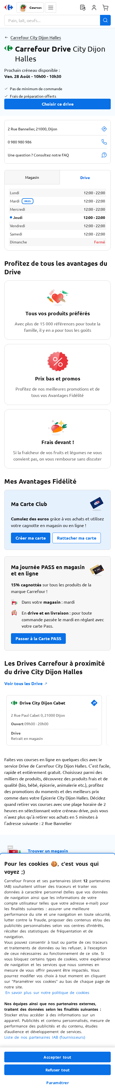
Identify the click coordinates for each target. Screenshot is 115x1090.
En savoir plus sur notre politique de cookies (47, 992)
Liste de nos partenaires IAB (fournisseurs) (44, 1037)
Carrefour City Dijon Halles (35, 37)
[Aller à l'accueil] (8, 7)
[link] (94, 705)
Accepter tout (57, 1057)
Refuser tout (57, 1069)
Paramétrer (57, 1082)
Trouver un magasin (48, 850)
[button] (50, 7)
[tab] (32, 177)
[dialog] (57, 971)
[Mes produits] (82, 7)
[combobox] (57, 20)
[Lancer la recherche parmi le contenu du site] (105, 20)
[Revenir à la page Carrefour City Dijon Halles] (6, 37)
